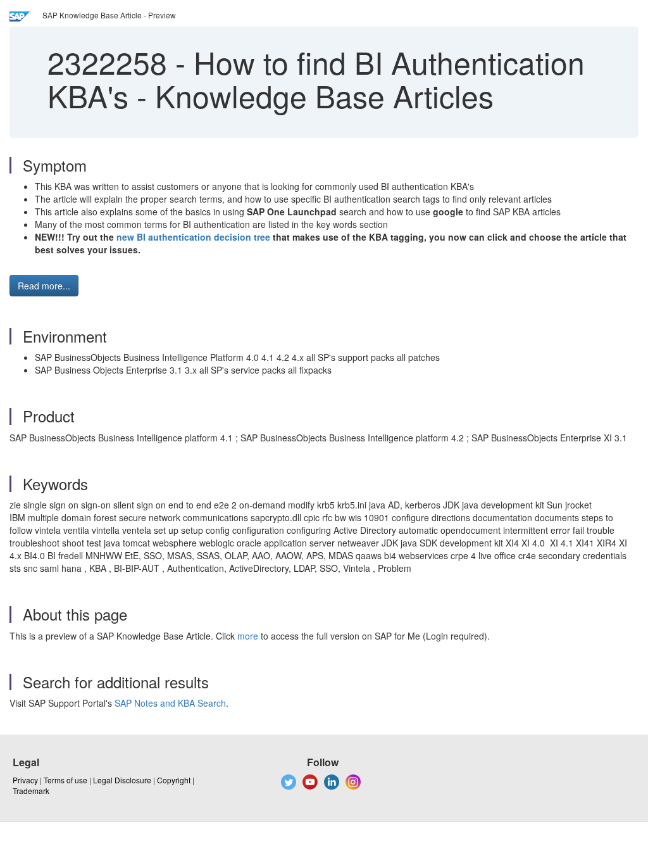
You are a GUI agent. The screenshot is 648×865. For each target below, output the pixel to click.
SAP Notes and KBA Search (170, 703)
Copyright (173, 779)
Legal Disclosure (122, 779)
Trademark (31, 790)
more (247, 635)
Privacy (25, 779)
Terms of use (65, 779)
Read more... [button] (44, 285)
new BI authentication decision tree (193, 236)
